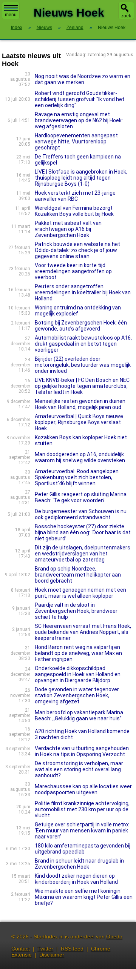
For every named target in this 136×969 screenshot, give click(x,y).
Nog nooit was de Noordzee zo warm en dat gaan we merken (82, 79)
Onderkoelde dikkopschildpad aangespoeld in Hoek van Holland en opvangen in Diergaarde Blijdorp (78, 674)
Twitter (45, 949)
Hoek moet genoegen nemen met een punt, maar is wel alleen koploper (80, 593)
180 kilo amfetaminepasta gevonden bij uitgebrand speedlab (82, 849)
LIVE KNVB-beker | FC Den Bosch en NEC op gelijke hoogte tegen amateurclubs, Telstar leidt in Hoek (82, 386)
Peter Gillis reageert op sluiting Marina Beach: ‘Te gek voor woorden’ (81, 497)
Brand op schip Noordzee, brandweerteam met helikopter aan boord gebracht (78, 575)
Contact (20, 949)
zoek (126, 15)
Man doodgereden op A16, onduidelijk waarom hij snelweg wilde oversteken (80, 457)
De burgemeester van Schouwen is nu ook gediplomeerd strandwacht (81, 514)
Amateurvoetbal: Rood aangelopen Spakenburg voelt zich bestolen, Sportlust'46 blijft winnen (77, 477)
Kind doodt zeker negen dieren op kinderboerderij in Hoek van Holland (76, 879)
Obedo (114, 937)
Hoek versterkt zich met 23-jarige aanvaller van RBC (75, 196)
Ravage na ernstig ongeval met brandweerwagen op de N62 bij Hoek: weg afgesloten (79, 120)
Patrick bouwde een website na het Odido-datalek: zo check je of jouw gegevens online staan (77, 250)
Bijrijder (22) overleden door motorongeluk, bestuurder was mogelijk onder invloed (83, 365)
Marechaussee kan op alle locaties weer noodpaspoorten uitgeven (83, 789)
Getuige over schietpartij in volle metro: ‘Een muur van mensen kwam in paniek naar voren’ (82, 830)
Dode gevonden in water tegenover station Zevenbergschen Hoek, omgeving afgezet (77, 695)
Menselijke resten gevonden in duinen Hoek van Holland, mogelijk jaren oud (80, 404)
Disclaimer (51, 955)
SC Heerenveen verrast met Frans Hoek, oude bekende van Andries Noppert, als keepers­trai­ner (83, 632)
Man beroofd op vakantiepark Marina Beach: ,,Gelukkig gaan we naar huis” (79, 715)
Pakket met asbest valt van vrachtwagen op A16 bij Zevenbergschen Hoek (68, 229)
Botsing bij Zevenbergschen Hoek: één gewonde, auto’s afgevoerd (81, 326)
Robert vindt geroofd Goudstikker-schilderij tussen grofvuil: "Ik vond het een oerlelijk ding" (79, 99)
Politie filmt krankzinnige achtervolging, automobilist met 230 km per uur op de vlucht (82, 809)
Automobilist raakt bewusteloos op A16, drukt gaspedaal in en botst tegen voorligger (83, 344)
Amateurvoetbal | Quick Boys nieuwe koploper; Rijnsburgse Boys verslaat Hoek (79, 422)
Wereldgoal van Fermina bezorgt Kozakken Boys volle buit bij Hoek (74, 211)
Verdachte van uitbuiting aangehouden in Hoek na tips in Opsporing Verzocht (82, 751)
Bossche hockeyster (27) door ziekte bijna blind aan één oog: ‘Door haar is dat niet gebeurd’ (83, 532)
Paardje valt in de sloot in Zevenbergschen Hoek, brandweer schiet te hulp (76, 611)
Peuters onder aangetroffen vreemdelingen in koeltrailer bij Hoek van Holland (83, 292)
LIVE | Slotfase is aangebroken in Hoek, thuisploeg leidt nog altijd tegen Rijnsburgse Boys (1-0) (81, 178)
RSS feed (72, 949)
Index (16, 27)
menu (11, 14)
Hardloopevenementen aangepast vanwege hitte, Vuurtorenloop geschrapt (76, 141)
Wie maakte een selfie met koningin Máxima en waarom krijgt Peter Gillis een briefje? (84, 897)
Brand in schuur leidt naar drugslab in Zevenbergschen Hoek (79, 864)
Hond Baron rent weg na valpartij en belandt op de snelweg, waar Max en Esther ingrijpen (78, 653)
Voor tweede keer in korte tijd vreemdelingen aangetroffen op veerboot (73, 271)
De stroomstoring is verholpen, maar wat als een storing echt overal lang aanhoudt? (79, 769)
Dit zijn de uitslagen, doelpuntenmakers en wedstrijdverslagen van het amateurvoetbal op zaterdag (82, 553)
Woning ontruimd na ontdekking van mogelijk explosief (78, 311)
